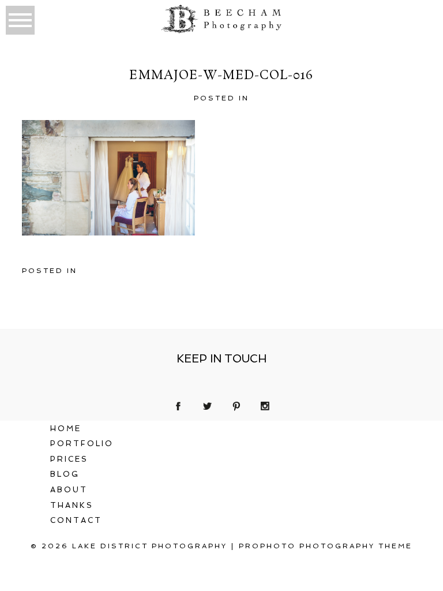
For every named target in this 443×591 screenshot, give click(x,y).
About (69, 489)
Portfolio (82, 443)
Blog (65, 474)
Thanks (71, 505)
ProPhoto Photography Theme (325, 546)
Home (65, 428)
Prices (69, 459)
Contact (76, 520)
